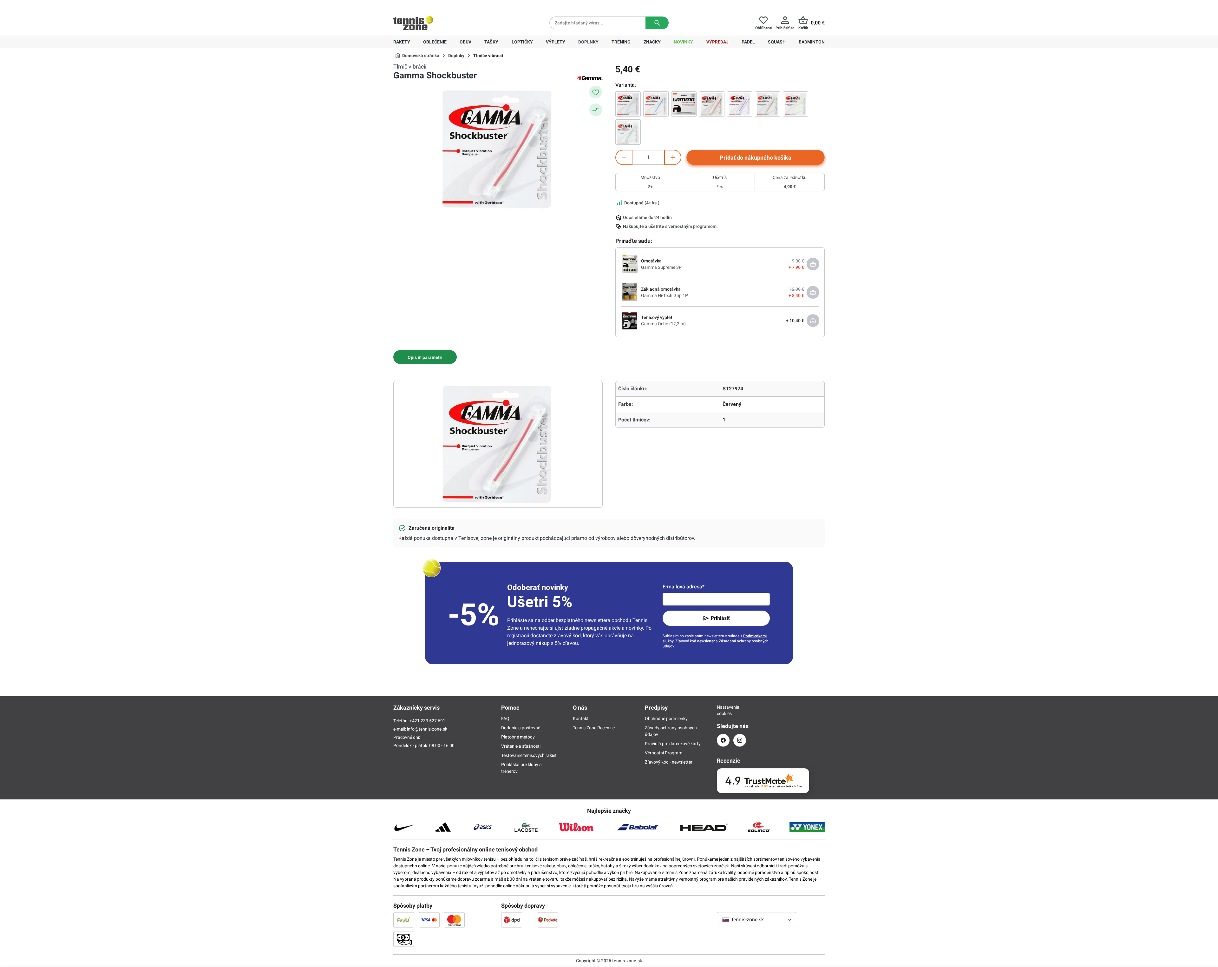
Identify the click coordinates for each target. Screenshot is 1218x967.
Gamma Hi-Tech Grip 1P (664, 295)
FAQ (505, 718)
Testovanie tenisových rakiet (529, 755)
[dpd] (511, 919)
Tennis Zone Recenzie (594, 727)
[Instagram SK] (739, 740)
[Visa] (429, 919)
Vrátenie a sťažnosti (520, 746)
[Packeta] (547, 919)
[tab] (425, 357)
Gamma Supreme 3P (661, 267)
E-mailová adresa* (683, 587)
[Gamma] (590, 77)
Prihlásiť (720, 618)
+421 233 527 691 (437, 5)
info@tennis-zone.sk (427, 729)
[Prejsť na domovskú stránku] (413, 23)
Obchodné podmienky (666, 718)
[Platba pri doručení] (403, 939)
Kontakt (581, 718)
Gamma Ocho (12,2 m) (663, 323)
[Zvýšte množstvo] (672, 157)
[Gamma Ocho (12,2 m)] (629, 320)
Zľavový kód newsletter (695, 641)
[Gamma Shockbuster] (628, 104)
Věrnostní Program (663, 752)
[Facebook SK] (723, 740)
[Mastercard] (454, 919)
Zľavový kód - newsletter (668, 762)
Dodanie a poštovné (520, 727)
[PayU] (403, 919)
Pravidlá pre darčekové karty (673, 743)
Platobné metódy (518, 736)
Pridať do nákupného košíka (755, 157)
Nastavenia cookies (723, 710)
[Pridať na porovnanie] (595, 109)
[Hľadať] (657, 23)
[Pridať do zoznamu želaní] (595, 92)
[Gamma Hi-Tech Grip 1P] (629, 292)
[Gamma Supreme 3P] (629, 263)
